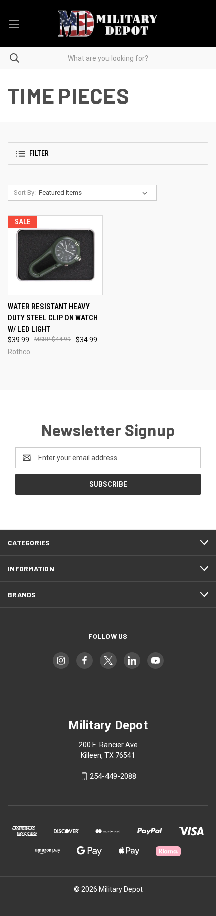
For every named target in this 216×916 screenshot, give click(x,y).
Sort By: (25, 192)
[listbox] (95, 192)
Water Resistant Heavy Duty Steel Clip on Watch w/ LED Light (53, 318)
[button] (108, 153)
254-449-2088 (113, 776)
